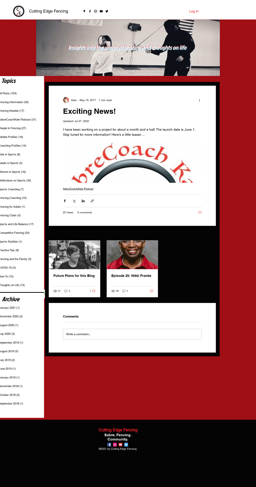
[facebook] (90, 11)
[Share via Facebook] (65, 201)
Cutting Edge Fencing (48, 11)
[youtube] (101, 11)
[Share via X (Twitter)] (74, 201)
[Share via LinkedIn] (83, 201)
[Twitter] (107, 11)
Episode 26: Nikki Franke (131, 276)
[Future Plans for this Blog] (74, 255)
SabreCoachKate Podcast (78, 188)
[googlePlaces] (84, 11)
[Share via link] (92, 201)
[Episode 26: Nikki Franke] (132, 255)
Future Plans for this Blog (74, 276)
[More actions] (199, 100)
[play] (212, 72)
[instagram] (95, 11)
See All (212, 233)
